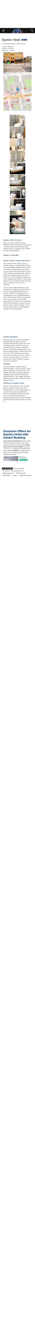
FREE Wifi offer (6, 475)
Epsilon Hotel (11, 39)
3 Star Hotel (6, 471)
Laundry (15, 475)
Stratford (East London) (25, 475)
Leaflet (14, 110)
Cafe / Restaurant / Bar (17, 471)
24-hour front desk (19, 468)
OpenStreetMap (21, 110)
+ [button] (6, 75)
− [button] (6, 77)
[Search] (32, 30)
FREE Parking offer (21, 473)
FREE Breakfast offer (8, 473)
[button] (3, 30)
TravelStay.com (8, 449)
